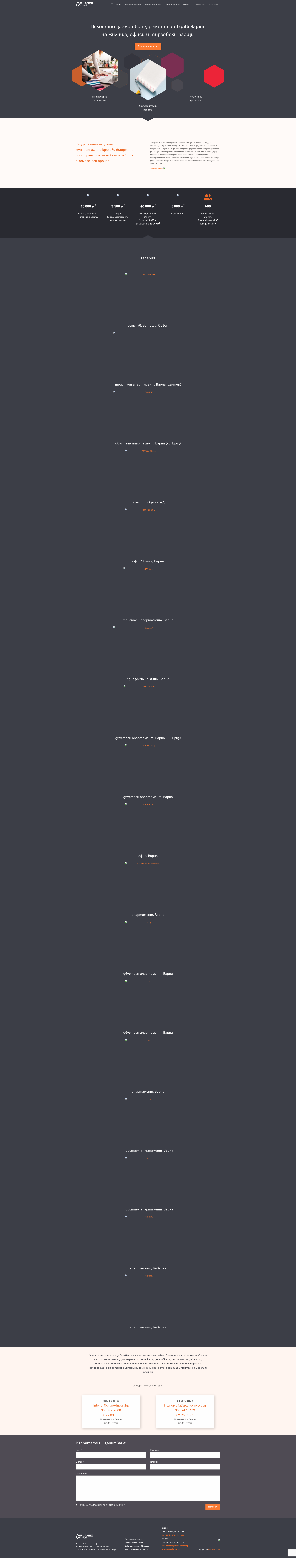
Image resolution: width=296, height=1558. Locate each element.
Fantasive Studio (214, 1549)
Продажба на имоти (133, 1538)
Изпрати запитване (148, 45)
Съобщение (82, 1473)
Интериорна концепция (133, 4)
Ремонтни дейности (172, 4)
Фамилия (154, 1449)
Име (78, 1449)
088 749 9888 (200, 4)
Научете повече (156, 168)
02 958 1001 (185, 1415)
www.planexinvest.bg (171, 1549)
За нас (118, 4)
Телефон (154, 1461)
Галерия (185, 4)
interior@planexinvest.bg (111, 1405)
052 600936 (179, 1531)
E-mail (79, 1461)
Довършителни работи (153, 4)
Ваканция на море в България (137, 1545)
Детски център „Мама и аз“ (137, 1549)
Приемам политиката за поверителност (101, 1504)
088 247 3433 (213, 4)
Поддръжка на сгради (134, 1542)
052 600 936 (111, 1415)
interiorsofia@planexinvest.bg (185, 1405)
